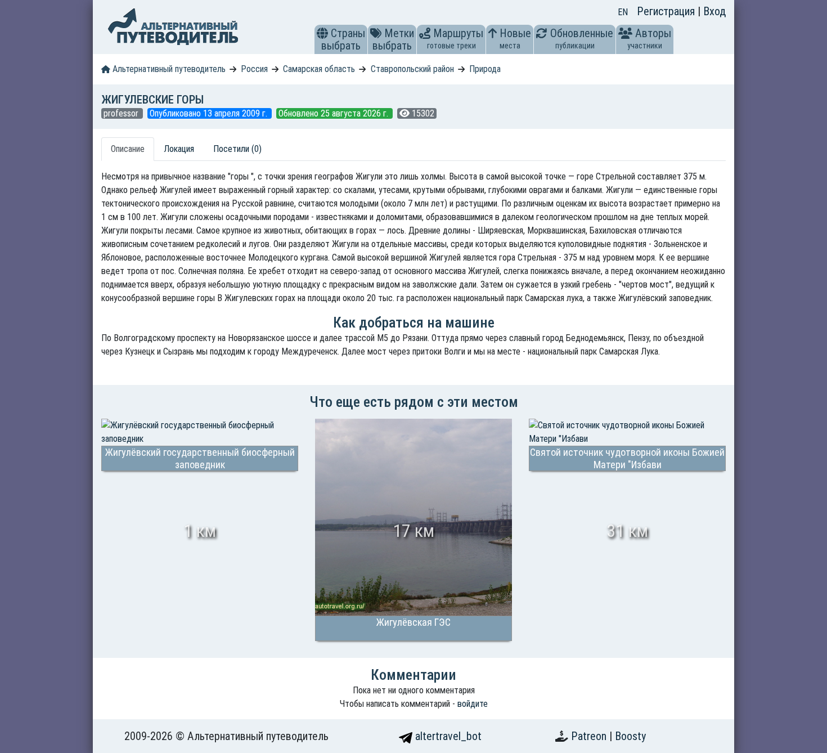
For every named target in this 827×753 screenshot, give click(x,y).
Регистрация (667, 11)
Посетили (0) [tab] (237, 149)
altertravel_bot (447, 736)
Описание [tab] (128, 149)
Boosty (630, 736)
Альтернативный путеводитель (168, 69)
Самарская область (319, 69)
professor (122, 113)
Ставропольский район (412, 69)
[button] (322, 33)
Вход (714, 11)
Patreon (590, 736)
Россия (254, 69)
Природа (485, 69)
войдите (472, 703)
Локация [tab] (179, 149)
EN (623, 12)
